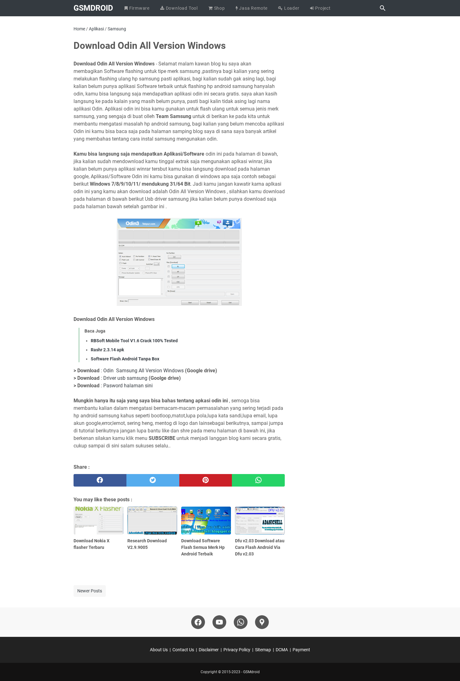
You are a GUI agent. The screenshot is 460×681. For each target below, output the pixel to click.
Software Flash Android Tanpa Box (125, 358)
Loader (291, 8)
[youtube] (219, 622)
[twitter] (152, 480)
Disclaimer (209, 649)
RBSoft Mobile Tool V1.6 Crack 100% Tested (134, 340)
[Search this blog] (382, 8)
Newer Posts (89, 590)
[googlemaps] (262, 622)
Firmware (139, 8)
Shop (219, 8)
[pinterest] (205, 480)
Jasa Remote (253, 8)
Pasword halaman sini (128, 386)
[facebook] (100, 480)
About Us (159, 649)
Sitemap (263, 649)
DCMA (282, 649)
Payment (301, 649)
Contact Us (183, 649)
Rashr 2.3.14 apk (107, 349)
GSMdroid (93, 8)
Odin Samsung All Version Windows (143, 371)
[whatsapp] (258, 480)
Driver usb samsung (125, 378)
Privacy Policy (236, 649)
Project (322, 8)
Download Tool (181, 8)
